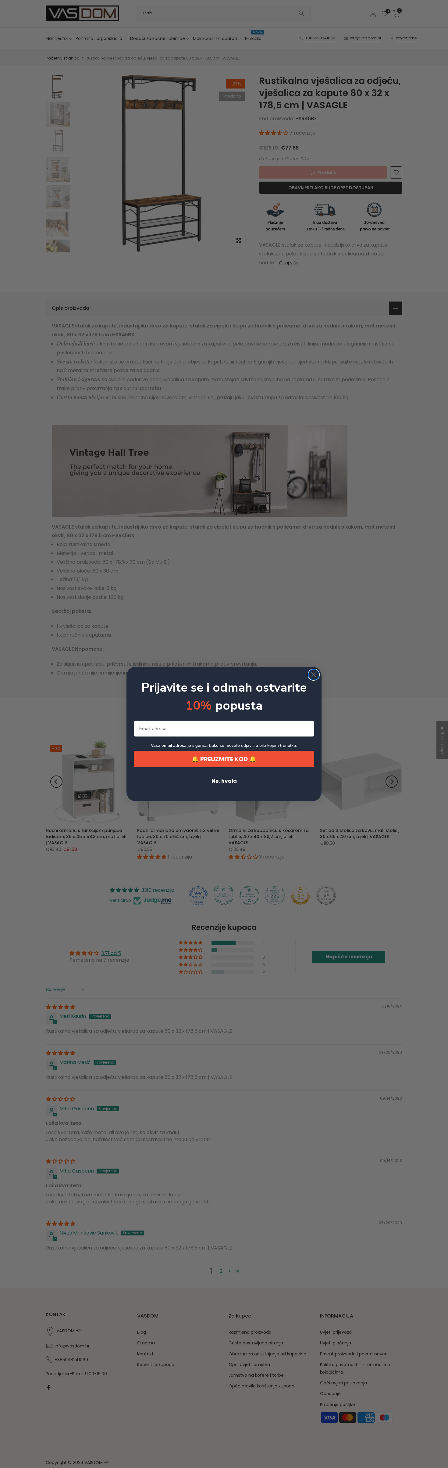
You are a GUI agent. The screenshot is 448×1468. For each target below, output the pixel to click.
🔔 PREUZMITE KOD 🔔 (224, 759)
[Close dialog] (313, 674)
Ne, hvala (224, 781)
